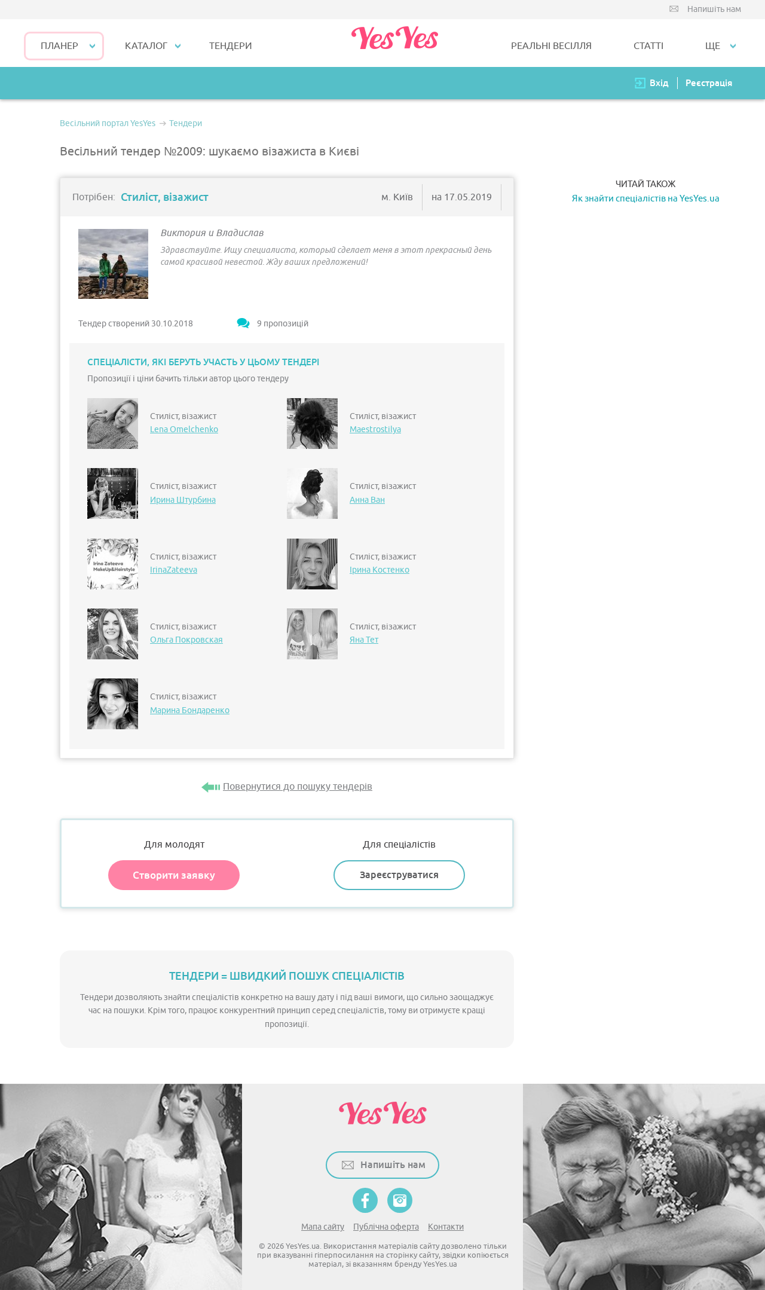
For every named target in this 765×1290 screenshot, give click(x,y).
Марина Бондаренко (190, 710)
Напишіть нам (714, 9)
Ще (712, 46)
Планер (59, 46)
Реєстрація (709, 82)
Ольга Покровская (186, 640)
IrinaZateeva (173, 570)
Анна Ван (367, 500)
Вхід (659, 82)
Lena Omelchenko (184, 429)
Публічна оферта (386, 1227)
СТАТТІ (648, 46)
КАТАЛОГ (146, 46)
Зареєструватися (399, 875)
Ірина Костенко (379, 570)
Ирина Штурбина (183, 500)
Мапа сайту (322, 1227)
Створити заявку (174, 875)
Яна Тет (364, 640)
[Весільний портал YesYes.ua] (394, 43)
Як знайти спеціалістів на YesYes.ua (646, 198)
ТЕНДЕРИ (230, 46)
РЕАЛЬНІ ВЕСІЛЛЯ (551, 46)
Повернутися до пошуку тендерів (297, 787)
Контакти (446, 1227)
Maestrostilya (375, 429)
